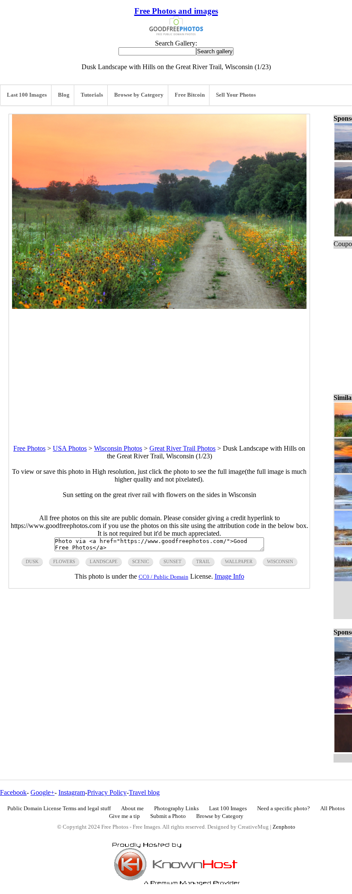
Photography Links (176, 809)
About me (132, 809)
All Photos (332, 809)
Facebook (13, 792)
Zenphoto (284, 827)
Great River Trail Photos (182, 448)
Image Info (229, 576)
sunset (173, 561)
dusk (32, 561)
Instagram (71, 792)
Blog (64, 95)
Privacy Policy (107, 792)
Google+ (42, 792)
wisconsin (280, 561)
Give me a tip (124, 816)
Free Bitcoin (190, 95)
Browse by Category (139, 95)
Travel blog (144, 792)
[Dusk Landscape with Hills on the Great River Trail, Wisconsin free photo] (159, 306)
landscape (104, 561)
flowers (64, 561)
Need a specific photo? (283, 809)
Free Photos (29, 448)
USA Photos (70, 448)
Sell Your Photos (236, 95)
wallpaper (238, 561)
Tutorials (92, 95)
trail (203, 561)
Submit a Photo (168, 816)
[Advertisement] (159, 369)
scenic (140, 561)
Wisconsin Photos (118, 448)
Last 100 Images (27, 95)
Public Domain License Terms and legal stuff (59, 809)
